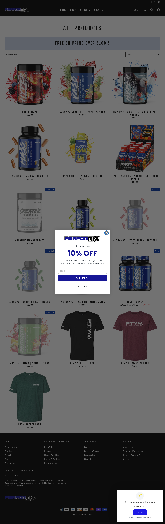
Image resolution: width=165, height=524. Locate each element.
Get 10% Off (82, 278)
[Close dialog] (106, 233)
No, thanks (82, 286)
